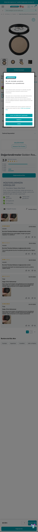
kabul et (19, 119)
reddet (19, 123)
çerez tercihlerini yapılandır (19, 115)
